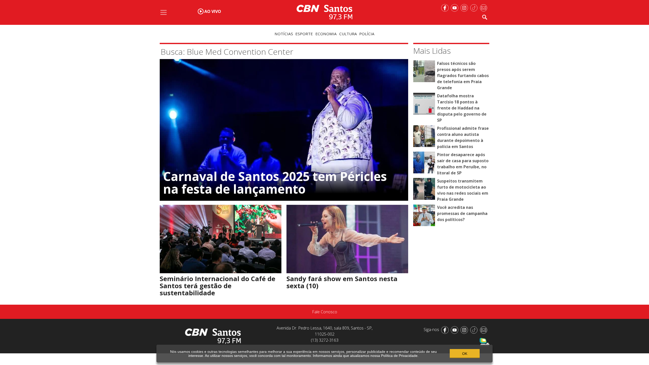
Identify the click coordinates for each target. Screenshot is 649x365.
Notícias (284, 33)
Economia (326, 33)
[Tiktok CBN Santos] (475, 7)
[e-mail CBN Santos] (484, 7)
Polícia (366, 33)
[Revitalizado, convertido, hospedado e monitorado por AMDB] (484, 341)
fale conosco (324, 312)
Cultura (348, 33)
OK (464, 354)
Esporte (304, 33)
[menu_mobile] (163, 12)
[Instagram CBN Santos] (465, 7)
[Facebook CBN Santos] (446, 7)
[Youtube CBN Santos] (455, 7)
